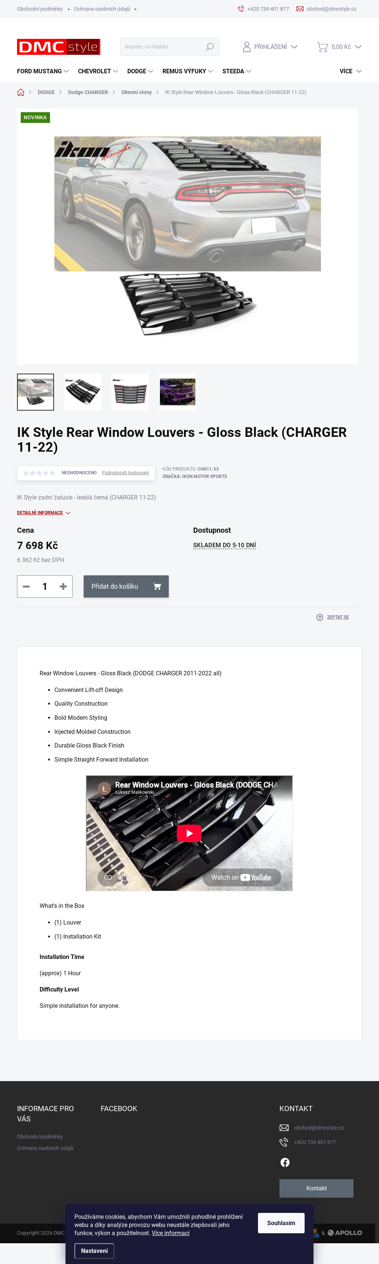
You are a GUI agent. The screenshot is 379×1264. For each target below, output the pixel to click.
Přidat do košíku (114, 586)
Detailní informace (40, 512)
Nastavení (94, 1250)
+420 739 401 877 (315, 1142)
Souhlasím (281, 1223)
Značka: (194, 476)
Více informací (171, 1233)
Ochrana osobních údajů (102, 9)
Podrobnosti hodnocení (125, 472)
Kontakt (316, 1188)
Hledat (209, 46)
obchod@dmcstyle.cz (319, 1128)
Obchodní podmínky (40, 9)
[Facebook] (285, 1161)
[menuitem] (44, 71)
